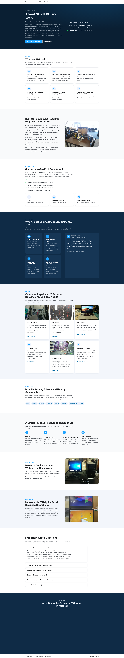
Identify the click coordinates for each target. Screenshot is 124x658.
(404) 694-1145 (34, 637)
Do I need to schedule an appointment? (40, 580)
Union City (41, 403)
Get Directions (48, 645)
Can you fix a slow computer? (37, 575)
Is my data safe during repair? (37, 585)
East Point (34, 403)
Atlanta (27, 403)
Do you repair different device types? (39, 570)
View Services (48, 41)
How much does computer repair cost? (40, 548)
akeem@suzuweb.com (36, 639)
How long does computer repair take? (40, 565)
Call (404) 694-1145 (34, 41)
